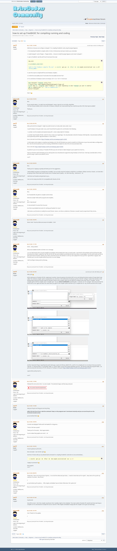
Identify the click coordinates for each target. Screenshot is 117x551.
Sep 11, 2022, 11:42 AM (31, 45)
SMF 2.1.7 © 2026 (14, 549)
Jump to (84, 540)
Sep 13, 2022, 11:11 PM (31, 244)
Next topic (101, 37)
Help (93, 549)
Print (103, 41)
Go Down (14, 41)
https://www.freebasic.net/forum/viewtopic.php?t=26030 (49, 146)
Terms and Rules (98, 549)
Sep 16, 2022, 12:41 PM (31, 510)
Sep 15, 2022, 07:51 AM (31, 497)
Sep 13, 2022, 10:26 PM (31, 219)
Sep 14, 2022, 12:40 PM (31, 421)
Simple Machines (21, 549)
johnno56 (16, 99)
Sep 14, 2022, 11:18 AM (31, 381)
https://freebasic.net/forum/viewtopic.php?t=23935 (54, 139)
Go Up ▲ (104, 549)
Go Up (13, 534)
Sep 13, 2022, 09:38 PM (31, 163)
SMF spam (41, 539)
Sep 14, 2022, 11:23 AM (31, 405)
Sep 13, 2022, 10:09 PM (31, 189)
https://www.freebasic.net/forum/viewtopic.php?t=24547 (77, 368)
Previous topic (94, 37)
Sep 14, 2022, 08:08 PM (31, 473)
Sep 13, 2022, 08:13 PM (31, 123)
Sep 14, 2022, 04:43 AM (31, 271)
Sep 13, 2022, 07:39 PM (31, 99)
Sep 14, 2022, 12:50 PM (31, 446)
